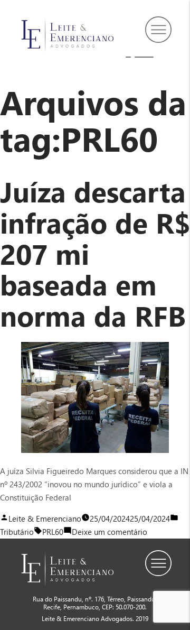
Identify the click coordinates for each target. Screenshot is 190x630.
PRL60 (52, 531)
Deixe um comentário (109, 531)
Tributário (17, 531)
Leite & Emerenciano (44, 518)
